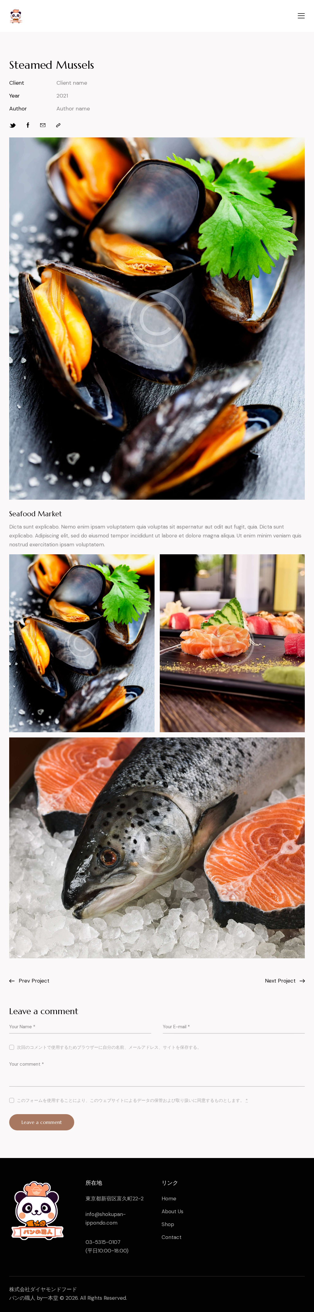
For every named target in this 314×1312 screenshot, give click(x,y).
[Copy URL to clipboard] (58, 125)
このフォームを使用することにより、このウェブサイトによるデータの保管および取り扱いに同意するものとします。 (132, 1100)
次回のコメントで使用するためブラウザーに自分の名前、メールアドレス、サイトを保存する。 (109, 1047)
